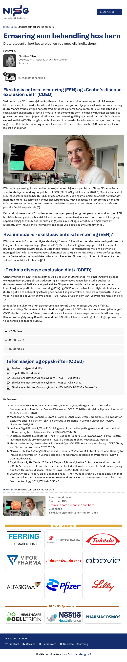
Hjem (6, 27)
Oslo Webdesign (77, 654)
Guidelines (55, 509)
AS (89, 654)
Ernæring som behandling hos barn (71, 505)
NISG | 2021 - (13, 638)
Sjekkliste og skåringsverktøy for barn (73, 513)
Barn (13, 27)
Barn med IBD (58, 501)
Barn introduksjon (60, 497)
